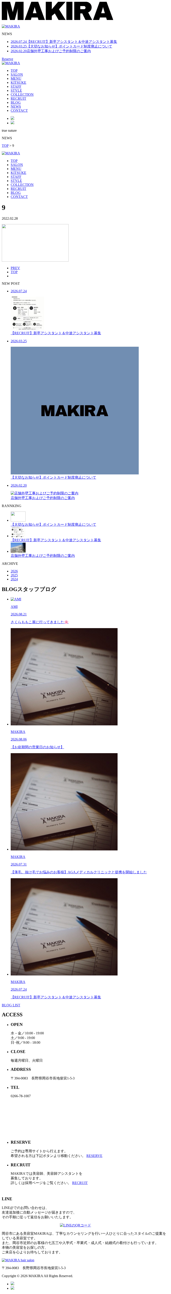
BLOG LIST (11, 1005)
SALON (17, 74)
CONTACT (19, 110)
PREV (15, 268)
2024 (14, 579)
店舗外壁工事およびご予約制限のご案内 (51, 51)
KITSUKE (18, 82)
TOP (14, 70)
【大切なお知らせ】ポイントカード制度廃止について (61, 46)
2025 (14, 575)
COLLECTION (22, 94)
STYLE (16, 90)
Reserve (7, 59)
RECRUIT (18, 98)
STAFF (16, 86)
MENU (16, 78)
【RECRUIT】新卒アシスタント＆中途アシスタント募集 (64, 42)
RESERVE (94, 1156)
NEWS (16, 106)
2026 (14, 571)
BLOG (16, 102)
